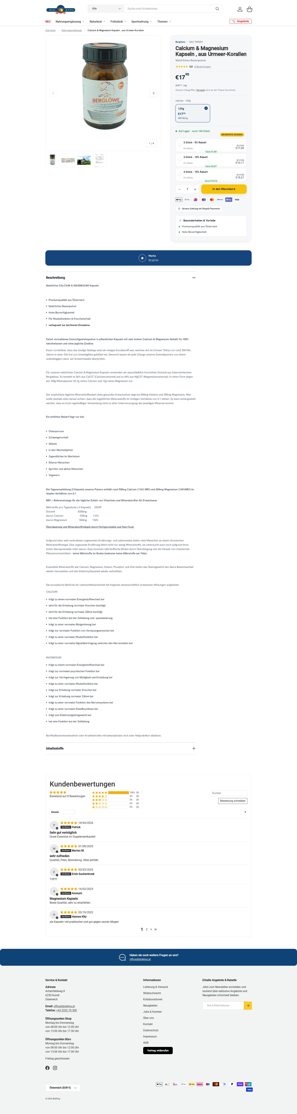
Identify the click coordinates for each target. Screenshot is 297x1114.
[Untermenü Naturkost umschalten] (104, 21)
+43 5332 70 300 (66, 1010)
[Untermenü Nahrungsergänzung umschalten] (83, 21)
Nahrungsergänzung (68, 21)
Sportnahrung (139, 21)
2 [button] (146, 929)
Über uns (148, 1018)
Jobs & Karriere (152, 1011)
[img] (69, 822)
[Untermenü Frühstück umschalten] (125, 21)
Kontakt (148, 1024)
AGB (145, 1042)
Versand (200, 90)
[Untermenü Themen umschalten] (170, 21)
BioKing (56, 1098)
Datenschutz (150, 1030)
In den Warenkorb (224, 189)
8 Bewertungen (202, 66)
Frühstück (117, 21)
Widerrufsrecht (152, 993)
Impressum (150, 1036)
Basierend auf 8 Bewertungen (67, 796)
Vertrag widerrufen (158, 1050)
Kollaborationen (152, 999)
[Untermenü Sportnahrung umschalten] (151, 21)
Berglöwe (180, 41)
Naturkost (96, 21)
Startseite (50, 30)
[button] (249, 9)
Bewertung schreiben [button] (232, 800)
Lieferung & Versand (155, 987)
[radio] (211, 145)
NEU (48, 21)
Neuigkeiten (150, 1005)
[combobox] (155, 8)
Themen (162, 21)
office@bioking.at (140, 959)
